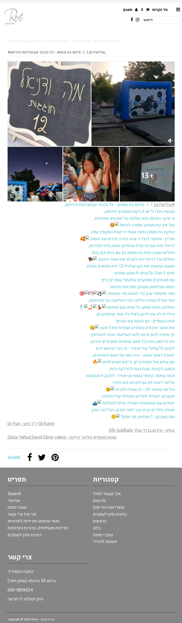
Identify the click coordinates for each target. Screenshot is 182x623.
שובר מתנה (17, 507)
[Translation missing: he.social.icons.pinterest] (55, 458)
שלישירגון (99, 41)
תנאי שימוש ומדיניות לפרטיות (33, 521)
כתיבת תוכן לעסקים (24, 535)
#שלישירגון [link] (164, 204)
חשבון (128, 9)
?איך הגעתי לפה (107, 494)
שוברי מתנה (103, 535)
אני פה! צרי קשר (22, 514)
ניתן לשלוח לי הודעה (25, 599)
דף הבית (114, 41)
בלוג (96, 528)
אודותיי (14, 501)
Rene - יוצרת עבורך (43, 619)
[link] (22, 424)
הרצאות (99, 521)
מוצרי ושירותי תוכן (108, 507)
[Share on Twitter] (42, 458)
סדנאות (99, 501)
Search (14, 494)
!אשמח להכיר (105, 541)
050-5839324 (20, 590)
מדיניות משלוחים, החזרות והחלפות (38, 528)
